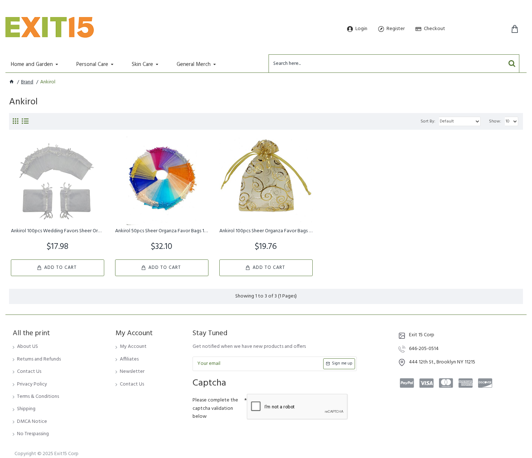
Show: (495, 121)
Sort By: (428, 121)
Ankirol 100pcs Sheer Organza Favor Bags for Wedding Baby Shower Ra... (266, 231)
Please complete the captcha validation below (215, 408)
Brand (27, 82)
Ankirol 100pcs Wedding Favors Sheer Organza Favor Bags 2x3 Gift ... (57, 231)
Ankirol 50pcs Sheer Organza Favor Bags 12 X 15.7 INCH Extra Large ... (161, 231)
